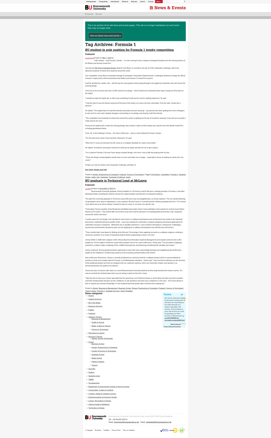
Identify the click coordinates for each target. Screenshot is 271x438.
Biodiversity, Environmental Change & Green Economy (108, 387)
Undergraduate (91, 1)
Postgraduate (103, 1)
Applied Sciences (95, 299)
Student (91, 372)
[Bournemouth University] (95, 419)
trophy (128, 177)
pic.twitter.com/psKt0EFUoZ (175, 320)
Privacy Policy (116, 430)
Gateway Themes (95, 317)
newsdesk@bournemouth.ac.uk (158, 422)
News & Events (170, 7)
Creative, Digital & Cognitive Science (102, 394)
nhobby (88, 189)
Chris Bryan (155, 174)
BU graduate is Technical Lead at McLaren (116, 180)
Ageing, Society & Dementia (102, 338)
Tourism (94, 365)
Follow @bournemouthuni (172, 326)
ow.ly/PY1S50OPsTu (172, 318)
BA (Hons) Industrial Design (105, 68)
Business (134, 1)
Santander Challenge (117, 177)
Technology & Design (96, 408)
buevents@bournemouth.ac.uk (126, 422)
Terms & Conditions (129, 430)
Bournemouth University (97, 7)
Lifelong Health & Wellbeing (98, 404)
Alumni (95, 288)
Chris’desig (96, 170)
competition (165, 174)
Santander (104, 177)
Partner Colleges (98, 362)
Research (125, 1)
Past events (99, 14)
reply (181, 324)
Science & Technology (135, 174)
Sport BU (91, 369)
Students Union (94, 376)
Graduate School (98, 355)
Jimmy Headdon (126, 291)
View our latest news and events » (105, 35)
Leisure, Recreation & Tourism (99, 401)
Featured (122, 174)
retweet (183, 324)
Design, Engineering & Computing (105, 174)
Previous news (89, 14)
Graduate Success (113, 291)
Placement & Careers (96, 333)
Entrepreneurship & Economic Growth (102, 397)
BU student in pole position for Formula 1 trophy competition (129, 49)
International (115, 1)
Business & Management (108, 288)
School (91, 342)
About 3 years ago (176, 324)
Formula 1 (174, 174)
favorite (185, 324)
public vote (95, 177)
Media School (97, 358)
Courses (150, 1)
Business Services (95, 306)
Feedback (106, 430)
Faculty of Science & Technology (104, 351)
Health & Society (98, 322)
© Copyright (89, 430)
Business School (124, 288)
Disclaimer (98, 430)
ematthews (89, 58)
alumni (93, 291)
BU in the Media (94, 303)
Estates (91, 310)
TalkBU (91, 379)
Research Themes (95, 337)
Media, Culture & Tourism (101, 326)
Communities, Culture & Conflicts (100, 390)
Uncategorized (93, 383)
